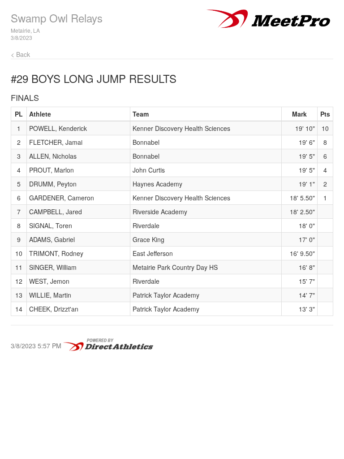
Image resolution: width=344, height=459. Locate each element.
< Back (20, 54)
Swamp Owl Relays (57, 18)
